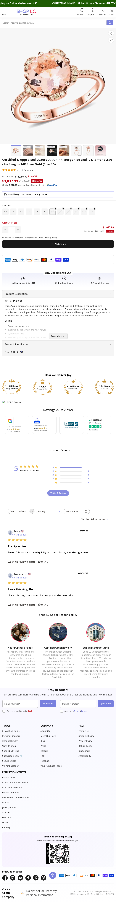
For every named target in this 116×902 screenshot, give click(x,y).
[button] (59, 185)
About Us (45, 730)
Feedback (45, 760)
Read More (56, 336)
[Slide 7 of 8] (88, 150)
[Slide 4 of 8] (52, 150)
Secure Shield (9, 760)
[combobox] (54, 22)
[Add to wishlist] (111, 40)
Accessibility (85, 755)
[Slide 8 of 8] (100, 150)
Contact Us (84, 730)
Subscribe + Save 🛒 (12, 755)
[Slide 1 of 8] (16, 150)
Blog (42, 740)
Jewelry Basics (9, 807)
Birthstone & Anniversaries (15, 797)
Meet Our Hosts (48, 735)
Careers (44, 750)
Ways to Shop (9, 745)
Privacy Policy (85, 740)
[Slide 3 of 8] (40, 150)
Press (43, 745)
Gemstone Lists (10, 777)
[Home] (29, 12)
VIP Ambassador (10, 765)
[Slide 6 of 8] (76, 150)
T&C (42, 755)
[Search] (109, 22)
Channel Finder (10, 740)
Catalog (6, 827)
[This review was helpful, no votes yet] (39, 561)
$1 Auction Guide (11, 730)
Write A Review (58, 493)
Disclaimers (84, 750)
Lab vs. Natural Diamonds (15, 782)
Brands (6, 802)
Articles (6, 812)
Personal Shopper (11, 735)
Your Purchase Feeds (51, 765)
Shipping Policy (86, 735)
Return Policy (85, 745)
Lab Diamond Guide (12, 787)
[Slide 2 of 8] (28, 150)
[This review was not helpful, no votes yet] (45, 561)
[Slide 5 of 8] (64, 150)
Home (5, 822)
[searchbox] (18, 511)
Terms (76, 711)
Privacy (84, 711)
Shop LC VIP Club (10, 750)
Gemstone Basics (10, 792)
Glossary (6, 817)
